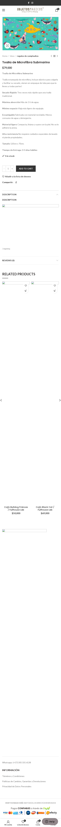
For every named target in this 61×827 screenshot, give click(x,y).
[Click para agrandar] (7, 46)
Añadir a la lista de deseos (18, 176)
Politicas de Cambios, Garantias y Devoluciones (24, 781)
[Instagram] (32, 3)
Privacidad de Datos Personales (16, 786)
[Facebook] (28, 3)
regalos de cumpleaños (27, 56)
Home (4, 56)
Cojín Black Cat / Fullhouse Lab (45, 508)
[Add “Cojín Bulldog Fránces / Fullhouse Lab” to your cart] (25, 290)
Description (9, 194)
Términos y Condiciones (13, 776)
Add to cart (26, 168)
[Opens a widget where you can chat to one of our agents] (50, 822)
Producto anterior (51, 56)
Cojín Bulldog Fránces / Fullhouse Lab (16, 508)
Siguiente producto (57, 56)
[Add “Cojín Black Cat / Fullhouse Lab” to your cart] (54, 290)
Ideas (12, 56)
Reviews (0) (8, 260)
